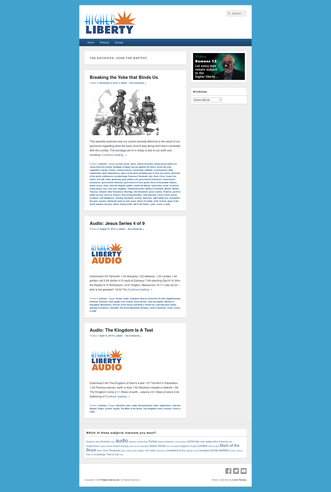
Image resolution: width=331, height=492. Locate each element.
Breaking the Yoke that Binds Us (124, 77)
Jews (105, 185)
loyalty (116, 408)
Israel (99, 185)
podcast (103, 163)
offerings (128, 191)
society (138, 197)
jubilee (129, 185)
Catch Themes (239, 479)
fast (151, 176)
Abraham (120, 405)
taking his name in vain (118, 201)
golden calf (132, 179)
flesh (156, 176)
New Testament (115, 191)
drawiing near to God (149, 173)
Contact (119, 42)
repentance (161, 450)
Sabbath (189, 450)
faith (230, 441)
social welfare (219, 450)
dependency (114, 173)
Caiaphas (134, 298)
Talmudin (114, 307)
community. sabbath (142, 170)
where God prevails (122, 204)
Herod (136, 446)
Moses (168, 188)
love (105, 188)
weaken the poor (104, 204)
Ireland (129, 301)
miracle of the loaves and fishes (128, 304)
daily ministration (166, 441)
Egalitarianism (173, 298)
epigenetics (165, 405)
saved (174, 194)
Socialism (129, 197)
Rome (182, 450)
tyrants (162, 201)
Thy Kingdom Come (153, 408)
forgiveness (92, 446)
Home (90, 42)
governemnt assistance (150, 179)
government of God (133, 182)
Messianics (106, 304)
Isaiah (93, 185)
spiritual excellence (99, 307)
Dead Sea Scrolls (156, 298)
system (102, 201)
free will (100, 179)
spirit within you (160, 197)
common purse (124, 170)
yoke (152, 204)
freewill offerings (121, 446)
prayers (117, 194)
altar (128, 405)
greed (146, 182)
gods (131, 446)
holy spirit (144, 446)
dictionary (193, 441)
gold (124, 179)
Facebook (143, 176)
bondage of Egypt (121, 166)
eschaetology (120, 176)
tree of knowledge (96, 454)
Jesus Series (140, 301)
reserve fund (163, 194)
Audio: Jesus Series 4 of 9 (117, 223)
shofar (173, 304)
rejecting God (149, 194)
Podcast (104, 42)
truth (156, 201)
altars (133, 163)
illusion (173, 182)
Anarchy (104, 441)
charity (104, 170)
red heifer (150, 450)
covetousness (160, 170)
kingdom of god (188, 446)
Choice (112, 170)
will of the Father (141, 204)
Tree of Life (112, 454)
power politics (126, 450)
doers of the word (129, 173)
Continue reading (114, 155)
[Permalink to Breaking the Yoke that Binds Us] (124, 137)
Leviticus (174, 185)
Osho (105, 450)
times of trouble (145, 201)
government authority (112, 182)
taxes (133, 201)
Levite (166, 185)
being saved (160, 163)
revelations (172, 450)
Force (162, 176)
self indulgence (107, 197)
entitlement (107, 176)
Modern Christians (155, 188)
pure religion (138, 450)
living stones (96, 188)
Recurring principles (132, 194)
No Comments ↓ (138, 82)
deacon (143, 298)
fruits (108, 179)
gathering (116, 179)
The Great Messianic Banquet (134, 307)
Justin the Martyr (142, 185)
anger (112, 441)
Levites (108, 408)
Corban (153, 441)
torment (167, 408)
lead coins (157, 185)
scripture (94, 197)
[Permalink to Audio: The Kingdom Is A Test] (107, 378)
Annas (119, 298)
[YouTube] (244, 471)
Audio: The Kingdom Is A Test (121, 330)
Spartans (147, 197)
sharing (119, 197)
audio (126, 298)
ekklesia (94, 301)
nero (99, 450)
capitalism (95, 170)
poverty (108, 194)
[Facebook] (228, 471)
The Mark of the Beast (131, 408)
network (103, 191)
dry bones (165, 173)
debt (104, 173)
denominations (145, 405)
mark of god (213, 446)
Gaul (111, 301)
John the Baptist (117, 185)
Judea (101, 408)
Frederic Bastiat (105, 446)
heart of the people (159, 182)
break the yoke (164, 166)
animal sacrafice (145, 163)
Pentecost (150, 304)
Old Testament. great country (148, 191)
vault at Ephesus (158, 307)
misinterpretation (136, 188)
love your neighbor (117, 188)
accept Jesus (122, 163)
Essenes (132, 176)
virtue (170, 307)
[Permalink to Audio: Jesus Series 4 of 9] (107, 272)
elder (156, 405)
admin (124, 82)
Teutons (239, 450)
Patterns (167, 191)
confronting (142, 441)
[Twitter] (236, 471)
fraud (168, 176)
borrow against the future (143, 166)
